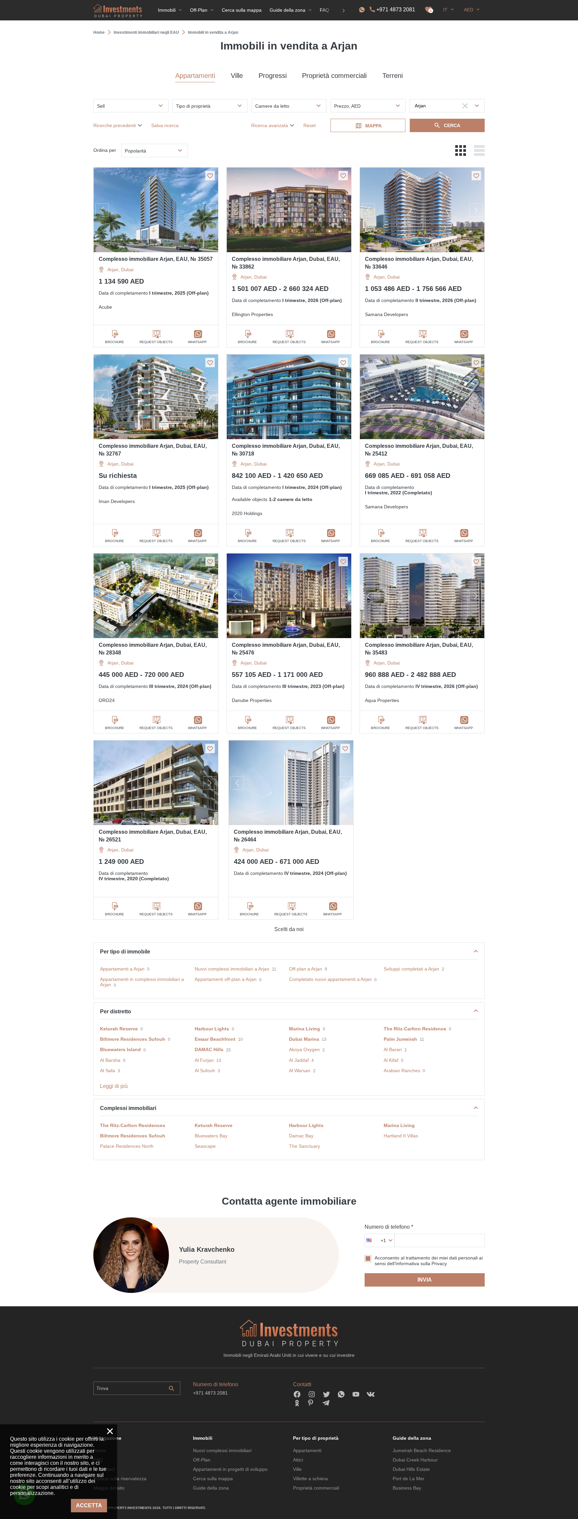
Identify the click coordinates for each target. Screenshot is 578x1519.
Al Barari (393, 1049)
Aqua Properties (382, 700)
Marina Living (304, 1028)
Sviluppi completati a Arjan (411, 969)
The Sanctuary (304, 1146)
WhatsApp (197, 342)
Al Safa (107, 1070)
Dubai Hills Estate (411, 1469)
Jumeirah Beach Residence (422, 1450)
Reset (309, 125)
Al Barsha (110, 1060)
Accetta (89, 1505)
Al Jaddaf (299, 1060)
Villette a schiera (310, 1478)
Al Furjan (204, 1060)
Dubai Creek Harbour (415, 1459)
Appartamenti (195, 75)
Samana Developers (386, 314)
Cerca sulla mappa (213, 1478)
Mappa (373, 125)
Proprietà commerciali (334, 75)
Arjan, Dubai (120, 269)
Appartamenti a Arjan (122, 969)
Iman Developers (117, 501)
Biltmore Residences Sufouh (132, 1039)
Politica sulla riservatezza (120, 1478)
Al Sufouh (205, 1070)
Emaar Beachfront (215, 1039)
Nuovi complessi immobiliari (222, 1450)
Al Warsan (299, 1070)
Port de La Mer (408, 1478)
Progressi (273, 75)
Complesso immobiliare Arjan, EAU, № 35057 (156, 259)
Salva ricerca (165, 125)
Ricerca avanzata (269, 125)
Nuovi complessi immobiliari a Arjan (232, 969)
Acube (105, 307)
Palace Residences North (127, 1146)
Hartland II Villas (401, 1135)
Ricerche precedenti (114, 125)
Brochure (114, 342)
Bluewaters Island (120, 1049)
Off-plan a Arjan (305, 969)
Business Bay (407, 1488)
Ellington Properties (252, 314)
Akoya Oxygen (304, 1049)
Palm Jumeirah (400, 1039)
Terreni (392, 75)
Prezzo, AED (347, 106)
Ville (237, 75)
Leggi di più (114, 1086)
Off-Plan (201, 1459)
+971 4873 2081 (395, 9)
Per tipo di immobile (125, 951)
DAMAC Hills (209, 1049)
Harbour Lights (212, 1028)
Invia (424, 1280)
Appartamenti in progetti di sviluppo (230, 1469)
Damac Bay (301, 1135)
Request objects (156, 342)
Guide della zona (211, 1488)
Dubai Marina (304, 1039)
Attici (298, 1459)
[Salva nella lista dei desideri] (210, 175)
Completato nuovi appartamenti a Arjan (330, 979)
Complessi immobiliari (128, 1108)
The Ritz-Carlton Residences (132, 1125)
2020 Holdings (247, 513)
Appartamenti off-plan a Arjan (226, 979)
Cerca (452, 125)
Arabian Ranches (402, 1070)
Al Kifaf (391, 1060)
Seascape (205, 1146)
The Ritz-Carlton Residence (415, 1028)
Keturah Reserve (119, 1028)
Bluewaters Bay (211, 1135)
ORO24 (107, 700)
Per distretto (115, 1011)
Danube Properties (252, 700)
